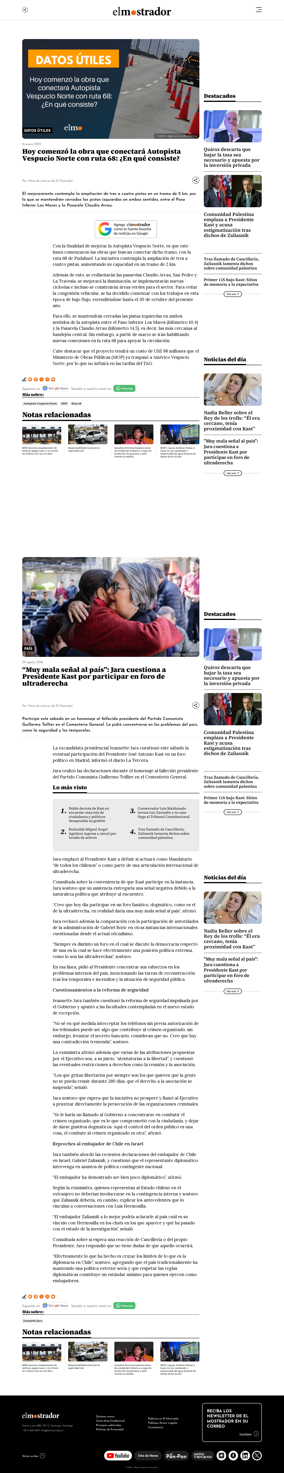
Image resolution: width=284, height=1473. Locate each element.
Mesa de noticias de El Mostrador (50, 180)
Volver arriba (30, 1456)
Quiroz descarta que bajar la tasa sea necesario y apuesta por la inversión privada (232, 157)
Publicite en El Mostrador (163, 1418)
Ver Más (231, 294)
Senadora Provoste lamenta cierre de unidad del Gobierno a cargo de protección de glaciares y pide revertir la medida (132, 452)
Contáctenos (155, 1427)
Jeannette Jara (32, 1321)
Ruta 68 (76, 403)
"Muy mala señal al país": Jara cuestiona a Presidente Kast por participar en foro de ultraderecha (231, 452)
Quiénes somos (105, 1416)
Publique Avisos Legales (162, 1422)
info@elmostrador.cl (52, 1430)
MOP (64, 403)
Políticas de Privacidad (109, 1429)
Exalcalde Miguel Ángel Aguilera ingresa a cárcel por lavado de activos (92, 833)
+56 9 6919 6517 (31, 1430)
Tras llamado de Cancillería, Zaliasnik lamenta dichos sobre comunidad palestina (231, 263)
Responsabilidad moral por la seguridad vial (84, 449)
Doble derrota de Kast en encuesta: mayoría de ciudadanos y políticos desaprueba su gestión (89, 814)
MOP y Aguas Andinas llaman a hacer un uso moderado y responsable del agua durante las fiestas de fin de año (178, 452)
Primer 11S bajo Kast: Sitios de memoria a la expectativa (231, 282)
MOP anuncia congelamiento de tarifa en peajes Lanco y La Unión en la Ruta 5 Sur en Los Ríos (40, 450)
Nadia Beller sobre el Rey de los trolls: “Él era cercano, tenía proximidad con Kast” (232, 420)
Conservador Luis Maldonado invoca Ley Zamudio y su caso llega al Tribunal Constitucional (164, 812)
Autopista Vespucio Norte (40, 403)
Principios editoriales (108, 1425)
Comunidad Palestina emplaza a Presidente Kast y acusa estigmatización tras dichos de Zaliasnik (229, 225)
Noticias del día (225, 359)
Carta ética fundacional (110, 1420)
